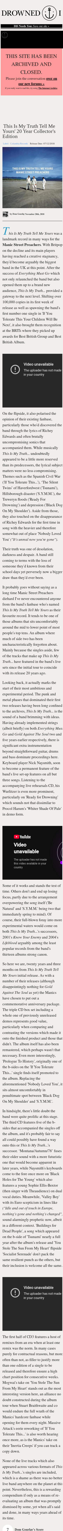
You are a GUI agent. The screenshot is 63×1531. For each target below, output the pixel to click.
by (17, 213)
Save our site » (31, 26)
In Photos (43, 35)
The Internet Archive (47, 88)
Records (15, 35)
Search (56, 44)
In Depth (29, 35)
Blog (55, 35)
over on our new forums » (37, 81)
